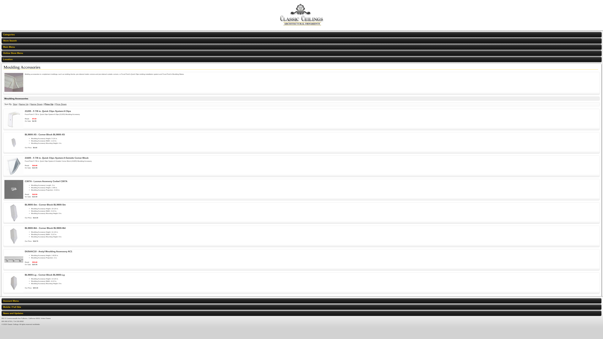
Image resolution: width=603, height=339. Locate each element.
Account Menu (11, 301)
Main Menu (9, 47)
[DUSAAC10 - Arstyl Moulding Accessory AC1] (13, 268)
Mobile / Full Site (12, 307)
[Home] (301, 28)
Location (8, 59)
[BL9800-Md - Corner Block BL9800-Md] (13, 245)
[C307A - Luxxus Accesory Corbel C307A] (13, 198)
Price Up (48, 104)
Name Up (23, 104)
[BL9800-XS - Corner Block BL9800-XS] (13, 151)
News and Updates (13, 313)
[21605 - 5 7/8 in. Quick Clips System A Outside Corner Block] (13, 174)
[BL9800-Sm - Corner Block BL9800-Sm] (13, 221)
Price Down (61, 104)
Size (15, 104)
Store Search (10, 40)
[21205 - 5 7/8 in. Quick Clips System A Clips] (13, 128)
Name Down (36, 104)
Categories (9, 34)
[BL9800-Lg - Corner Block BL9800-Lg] (13, 291)
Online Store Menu (13, 53)
